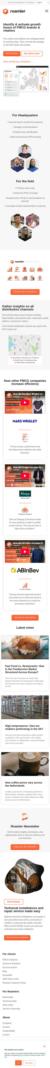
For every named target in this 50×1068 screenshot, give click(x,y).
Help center (8, 1005)
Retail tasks (8, 997)
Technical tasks (10, 1001)
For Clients (30, 2)
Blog (5, 971)
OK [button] (18, 1063)
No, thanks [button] (29, 1063)
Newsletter (7, 975)
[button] (47, 11)
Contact (6, 1035)
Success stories (10, 967)
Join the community (11, 1009)
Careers (6, 1027)
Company (7, 1023)
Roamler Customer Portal (14, 983)
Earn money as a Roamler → (18, 61)
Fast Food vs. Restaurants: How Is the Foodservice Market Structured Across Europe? (24, 669)
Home (10, 2)
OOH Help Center (11, 979)
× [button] (44, 1045)
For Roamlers (19, 2)
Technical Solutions (11, 963)
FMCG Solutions (10, 960)
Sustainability (9, 1031)
